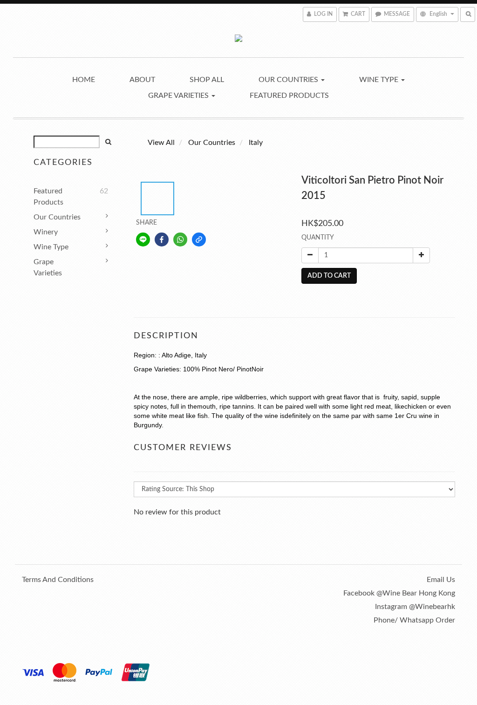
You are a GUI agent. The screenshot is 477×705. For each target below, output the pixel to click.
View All (161, 142)
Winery (46, 232)
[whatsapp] (180, 239)
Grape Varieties (179, 95)
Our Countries (289, 79)
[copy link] (199, 239)
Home (83, 79)
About (142, 79)
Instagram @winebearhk (415, 606)
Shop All (207, 79)
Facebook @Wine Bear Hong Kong (399, 593)
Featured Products (289, 95)
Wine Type (379, 79)
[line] (143, 239)
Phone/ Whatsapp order (414, 620)
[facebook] (162, 239)
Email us (441, 579)
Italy (256, 142)
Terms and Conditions (58, 579)
